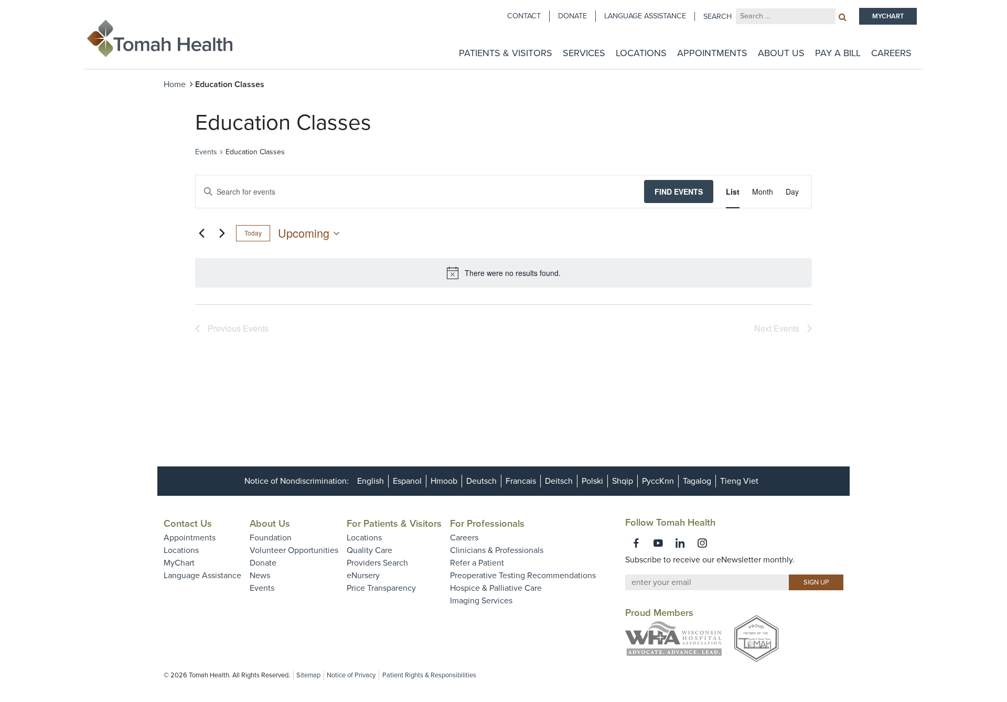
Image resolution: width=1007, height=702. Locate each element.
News (260, 575)
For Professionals (487, 523)
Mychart (888, 16)
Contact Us (188, 523)
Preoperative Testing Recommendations (523, 575)
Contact (524, 16)
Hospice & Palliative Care (496, 588)
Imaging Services (481, 600)
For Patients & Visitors (394, 523)
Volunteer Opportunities (294, 550)
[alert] (503, 273)
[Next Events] (222, 233)
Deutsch (481, 481)
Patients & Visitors (505, 53)
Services (584, 53)
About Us (781, 53)
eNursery (363, 575)
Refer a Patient (477, 563)
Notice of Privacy (351, 675)
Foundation (271, 538)
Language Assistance (645, 16)
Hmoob (444, 481)
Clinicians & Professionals (496, 550)
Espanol (407, 481)
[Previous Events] (201, 233)
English (370, 481)
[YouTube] (658, 543)
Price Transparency (381, 588)
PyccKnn (658, 481)
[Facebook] (636, 543)
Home (175, 84)
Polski (592, 481)
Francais (521, 481)
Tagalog (697, 481)
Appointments (712, 53)
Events (206, 151)
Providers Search (377, 563)
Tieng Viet (739, 481)
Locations (641, 53)
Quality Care (369, 550)
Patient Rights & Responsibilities (429, 675)
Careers (891, 53)
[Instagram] (702, 543)
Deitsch (559, 481)
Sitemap (308, 675)
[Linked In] (680, 543)
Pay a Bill (838, 53)
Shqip (622, 481)
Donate (572, 16)
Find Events (679, 191)
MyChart (179, 563)
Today (253, 232)
